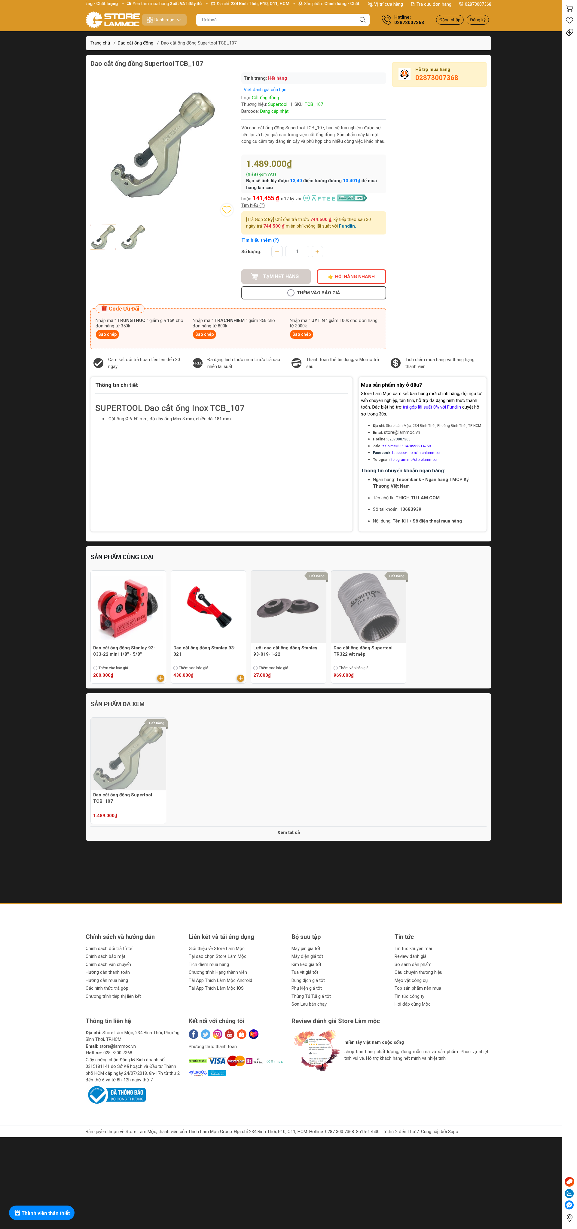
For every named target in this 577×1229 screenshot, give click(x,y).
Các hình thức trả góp (107, 988)
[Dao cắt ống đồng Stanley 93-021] (208, 608)
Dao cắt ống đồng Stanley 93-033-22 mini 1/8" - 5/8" (124, 651)
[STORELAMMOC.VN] (113, 20)
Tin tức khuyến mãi (413, 948)
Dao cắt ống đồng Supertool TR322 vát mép (363, 651)
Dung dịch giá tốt (308, 980)
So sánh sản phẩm (413, 964)
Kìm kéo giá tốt (306, 964)
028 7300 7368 (117, 1053)
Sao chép (107, 334)
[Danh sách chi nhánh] (569, 1218)
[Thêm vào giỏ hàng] (160, 678)
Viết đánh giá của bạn (265, 89)
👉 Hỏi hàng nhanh (351, 276)
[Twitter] (205, 1034)
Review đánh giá (410, 956)
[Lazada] (253, 1034)
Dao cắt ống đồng (135, 43)
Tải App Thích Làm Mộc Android (220, 980)
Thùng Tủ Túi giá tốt (311, 996)
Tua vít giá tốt (305, 972)
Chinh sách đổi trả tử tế (109, 948)
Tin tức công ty (409, 996)
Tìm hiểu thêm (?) (260, 240)
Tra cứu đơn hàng (434, 4)
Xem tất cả (288, 832)
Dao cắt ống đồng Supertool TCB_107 (122, 798)
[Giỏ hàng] (569, 8)
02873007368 (478, 4)
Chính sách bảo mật (105, 956)
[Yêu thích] (569, 20)
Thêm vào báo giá (318, 293)
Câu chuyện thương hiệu (418, 972)
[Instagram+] (217, 1034)
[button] (302, 1076)
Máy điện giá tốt (307, 956)
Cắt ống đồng (265, 97)
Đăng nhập (449, 20)
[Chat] (569, 1182)
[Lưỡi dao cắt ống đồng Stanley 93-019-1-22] (288, 608)
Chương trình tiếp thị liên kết (113, 996)
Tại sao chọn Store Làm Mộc (217, 956)
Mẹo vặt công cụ (411, 980)
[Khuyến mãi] (569, 32)
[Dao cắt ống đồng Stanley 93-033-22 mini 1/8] (128, 608)
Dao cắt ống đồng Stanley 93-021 (204, 651)
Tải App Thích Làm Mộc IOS (216, 988)
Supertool (277, 104)
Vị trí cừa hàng (388, 4)
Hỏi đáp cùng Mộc (413, 1004)
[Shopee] (241, 1034)
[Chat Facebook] (569, 1204)
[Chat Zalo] (569, 1193)
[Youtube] (229, 1034)
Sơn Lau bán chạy (309, 1004)
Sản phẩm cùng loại (121, 557)
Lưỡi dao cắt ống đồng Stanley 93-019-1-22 (285, 651)
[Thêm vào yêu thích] (227, 210)
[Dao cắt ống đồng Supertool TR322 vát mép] (369, 608)
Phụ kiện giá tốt (307, 988)
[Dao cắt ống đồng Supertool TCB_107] (128, 755)
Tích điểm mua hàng (209, 964)
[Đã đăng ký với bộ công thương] (116, 1094)
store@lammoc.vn (402, 432)
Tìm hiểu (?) (253, 205)
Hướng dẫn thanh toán (108, 972)
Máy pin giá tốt (306, 948)
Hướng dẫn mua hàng (107, 980)
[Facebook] (193, 1034)
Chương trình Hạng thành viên (218, 972)
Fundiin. (347, 226)
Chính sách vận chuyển (108, 964)
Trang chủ (100, 43)
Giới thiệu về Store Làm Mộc (217, 948)
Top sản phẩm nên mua (418, 988)
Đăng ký (478, 20)
